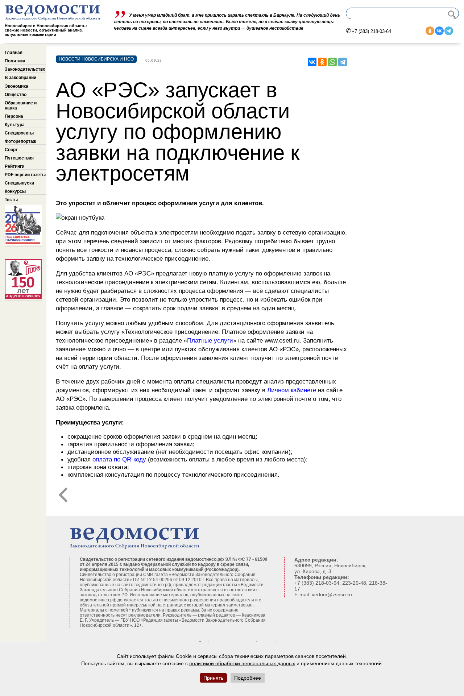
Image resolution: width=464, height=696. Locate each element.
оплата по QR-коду (119, 459)
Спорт (11, 149)
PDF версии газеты (25, 174)
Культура (15, 124)
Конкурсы (15, 191)
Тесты (11, 199)
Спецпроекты (19, 133)
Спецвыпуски (19, 183)
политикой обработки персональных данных (242, 663)
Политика (15, 60)
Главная (13, 52)
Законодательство (25, 69)
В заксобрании (20, 77)
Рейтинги (14, 166)
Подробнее (247, 678)
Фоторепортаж (20, 141)
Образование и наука (21, 105)
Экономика (16, 86)
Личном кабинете (291, 390)
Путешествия (19, 158)
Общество (15, 94)
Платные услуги (210, 340)
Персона (14, 116)
